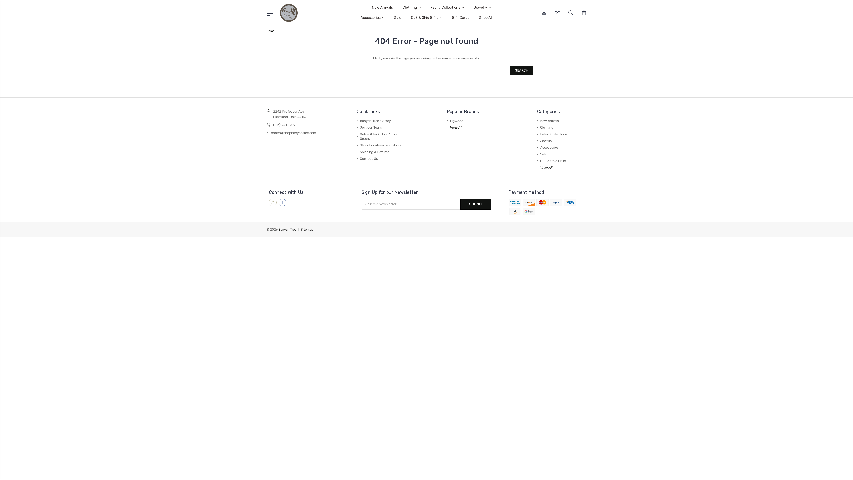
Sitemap (307, 230)
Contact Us (369, 159)
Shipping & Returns (374, 152)
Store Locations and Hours (380, 145)
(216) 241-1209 (284, 125)
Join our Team (371, 128)
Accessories (371, 18)
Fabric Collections (445, 7)
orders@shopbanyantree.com (293, 133)
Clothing (410, 7)
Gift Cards (460, 18)
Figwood (456, 121)
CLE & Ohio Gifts (424, 18)
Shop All (486, 18)
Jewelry (480, 7)
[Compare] (557, 15)
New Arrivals (382, 7)
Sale (397, 18)
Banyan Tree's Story (375, 121)
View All (456, 128)
